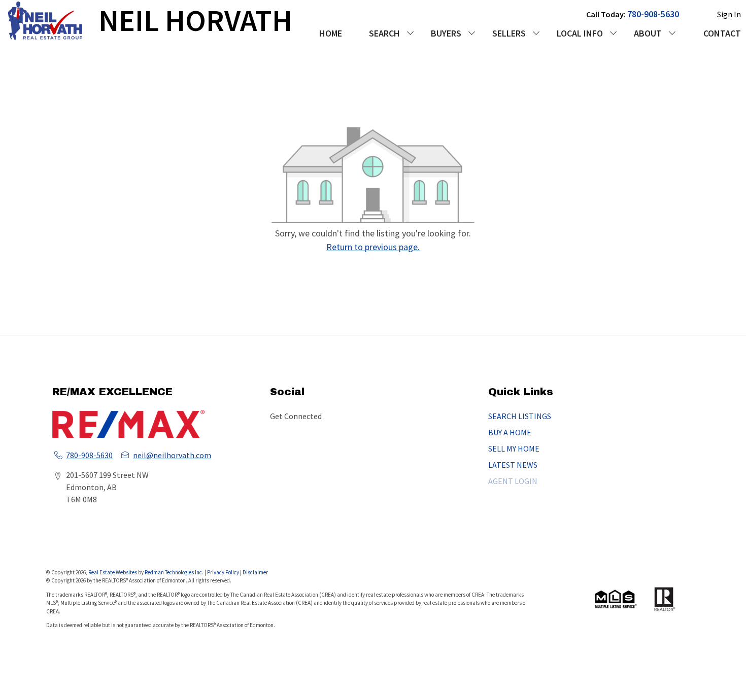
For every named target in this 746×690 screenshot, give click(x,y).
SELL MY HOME (513, 448)
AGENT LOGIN (512, 481)
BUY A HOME (509, 432)
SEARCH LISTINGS (519, 416)
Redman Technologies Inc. (175, 572)
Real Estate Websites (113, 572)
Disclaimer (255, 572)
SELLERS (509, 33)
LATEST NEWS (512, 465)
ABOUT (648, 33)
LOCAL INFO (580, 33)
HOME (330, 33)
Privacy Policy (223, 572)
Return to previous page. (373, 247)
